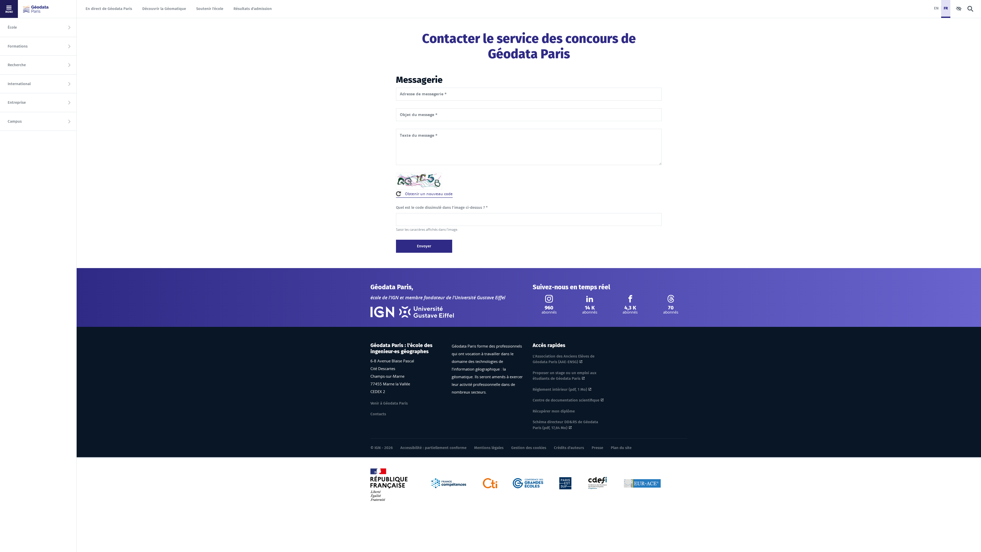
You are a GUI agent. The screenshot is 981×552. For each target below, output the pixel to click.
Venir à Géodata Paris (389, 403)
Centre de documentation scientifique (566, 400)
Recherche (17, 65)
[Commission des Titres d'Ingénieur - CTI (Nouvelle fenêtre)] (490, 482)
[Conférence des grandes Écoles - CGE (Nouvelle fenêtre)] (528, 482)
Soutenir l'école (209, 8)
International (19, 84)
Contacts (378, 414)
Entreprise (17, 102)
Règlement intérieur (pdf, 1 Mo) (560, 389)
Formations (18, 46)
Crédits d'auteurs (569, 447)
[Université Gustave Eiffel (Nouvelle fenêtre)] (426, 312)
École (12, 27)
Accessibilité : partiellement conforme (433, 447)
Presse (597, 447)
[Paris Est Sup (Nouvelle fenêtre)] (565, 482)
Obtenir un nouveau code (429, 194)
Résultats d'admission (252, 8)
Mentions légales (489, 447)
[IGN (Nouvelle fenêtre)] (382, 312)
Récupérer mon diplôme (554, 411)
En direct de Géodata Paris (109, 8)
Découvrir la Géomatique (164, 8)
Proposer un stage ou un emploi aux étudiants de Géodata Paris (565, 376)
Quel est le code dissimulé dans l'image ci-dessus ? (442, 207)
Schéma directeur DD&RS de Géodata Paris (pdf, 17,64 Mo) (565, 425)
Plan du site (621, 447)
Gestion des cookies (528, 447)
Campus (15, 121)
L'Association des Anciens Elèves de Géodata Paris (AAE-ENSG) (563, 359)
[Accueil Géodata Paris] (36, 9)
